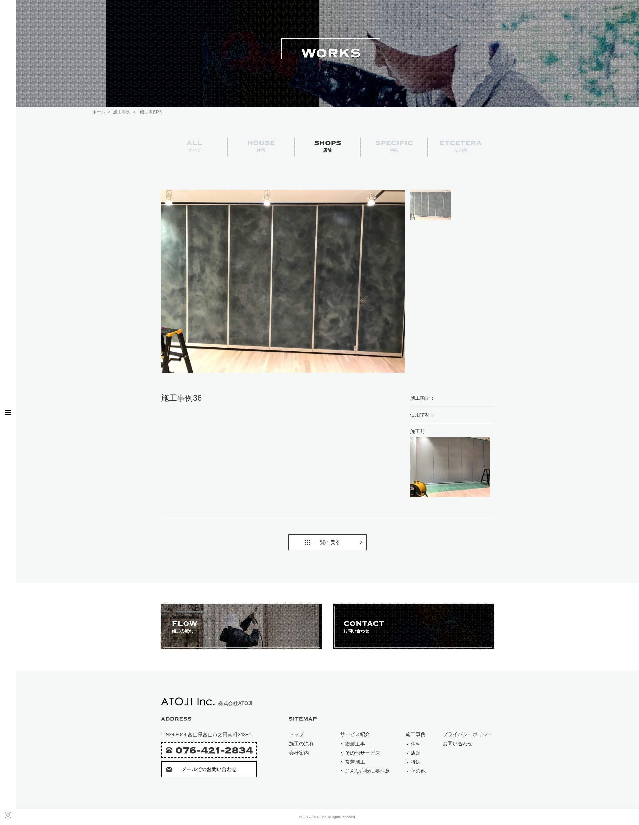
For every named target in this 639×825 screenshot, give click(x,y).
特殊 (416, 762)
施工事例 (121, 111)
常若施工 (355, 762)
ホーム (98, 111)
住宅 (416, 744)
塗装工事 (355, 744)
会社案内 (299, 753)
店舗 (416, 753)
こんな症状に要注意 (367, 771)
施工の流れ (301, 743)
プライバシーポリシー (468, 734)
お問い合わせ (458, 743)
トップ (296, 734)
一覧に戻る (327, 542)
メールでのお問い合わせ (209, 769)
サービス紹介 (355, 734)
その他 (418, 771)
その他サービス (362, 753)
